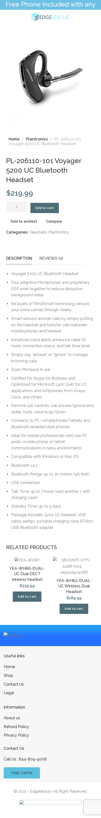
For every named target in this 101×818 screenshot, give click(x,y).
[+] (24, 207)
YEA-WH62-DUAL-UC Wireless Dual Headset (74, 586)
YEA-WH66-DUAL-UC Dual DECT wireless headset (27, 574)
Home (14, 139)
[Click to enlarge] (15, 118)
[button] (27, 596)
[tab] (19, 258)
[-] (9, 207)
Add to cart (44, 208)
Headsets (38, 232)
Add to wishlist (24, 221)
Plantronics (37, 139)
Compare (54, 221)
